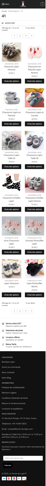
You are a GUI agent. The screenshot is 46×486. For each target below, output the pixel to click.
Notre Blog (6, 377)
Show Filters (10, 23)
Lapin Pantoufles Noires (34, 285)
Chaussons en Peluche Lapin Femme (34, 69)
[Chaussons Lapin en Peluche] (11, 97)
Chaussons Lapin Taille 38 (34, 157)
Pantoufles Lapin (34, 238)
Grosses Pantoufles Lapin (35, 242)
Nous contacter (8, 372)
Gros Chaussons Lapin (11, 242)
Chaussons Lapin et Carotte (35, 114)
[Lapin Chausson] (11, 268)
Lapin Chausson (11, 283)
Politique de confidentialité (13, 387)
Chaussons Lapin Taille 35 (11, 157)
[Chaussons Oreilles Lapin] (11, 183)
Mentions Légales (9, 392)
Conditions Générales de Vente (15, 398)
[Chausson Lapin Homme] (11, 52)
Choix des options (11, 81)
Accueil (4, 11)
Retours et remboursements (14, 403)
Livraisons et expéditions (12, 408)
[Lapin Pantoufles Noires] (34, 268)
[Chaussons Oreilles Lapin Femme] (34, 183)
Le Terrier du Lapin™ (17, 473)
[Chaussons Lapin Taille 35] (11, 140)
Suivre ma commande (11, 367)
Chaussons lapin (11, 64)
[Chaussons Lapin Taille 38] (34, 140)
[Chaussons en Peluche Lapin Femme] (34, 52)
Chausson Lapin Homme (11, 68)
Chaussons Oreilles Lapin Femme (34, 199)
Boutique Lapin (8, 362)
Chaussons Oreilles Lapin (11, 199)
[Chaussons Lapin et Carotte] (34, 97)
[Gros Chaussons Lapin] (11, 226)
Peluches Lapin (12, 110)
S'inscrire (7, 465)
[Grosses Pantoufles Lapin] (34, 226)
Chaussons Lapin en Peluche (11, 114)
